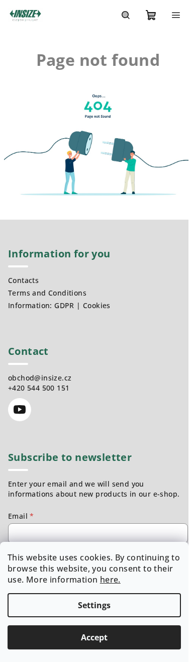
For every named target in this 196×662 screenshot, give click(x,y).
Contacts (23, 280)
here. (110, 579)
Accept (94, 637)
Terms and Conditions (47, 293)
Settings (94, 605)
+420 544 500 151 (38, 388)
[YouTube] (19, 409)
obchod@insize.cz (39, 378)
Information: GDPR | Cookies (59, 305)
